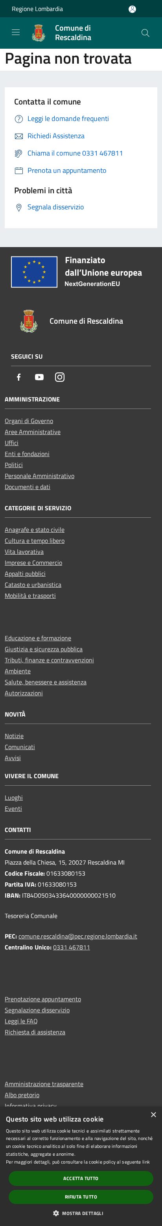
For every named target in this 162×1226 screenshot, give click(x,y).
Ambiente (18, 671)
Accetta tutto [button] (80, 1178)
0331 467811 (71, 947)
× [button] (153, 1115)
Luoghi (14, 797)
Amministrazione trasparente (44, 1084)
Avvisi (13, 757)
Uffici (11, 442)
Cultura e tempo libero (34, 540)
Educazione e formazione (38, 638)
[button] (81, 1213)
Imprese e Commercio (33, 562)
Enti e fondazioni (27, 453)
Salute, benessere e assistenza (46, 682)
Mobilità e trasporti (30, 595)
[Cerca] (145, 33)
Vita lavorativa (24, 551)
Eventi (13, 808)
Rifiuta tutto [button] (81, 1196)
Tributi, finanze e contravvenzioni (49, 660)
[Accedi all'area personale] (132, 9)
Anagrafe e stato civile (34, 529)
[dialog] (81, 1166)
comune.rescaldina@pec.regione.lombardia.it (77, 936)
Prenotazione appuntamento (43, 999)
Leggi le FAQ (21, 1021)
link (146, 1162)
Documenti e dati (27, 486)
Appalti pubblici (25, 573)
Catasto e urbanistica (33, 584)
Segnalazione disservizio (37, 1010)
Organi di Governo (29, 420)
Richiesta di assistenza (35, 1032)
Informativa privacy (31, 1106)
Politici (14, 464)
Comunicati (20, 746)
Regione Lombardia (37, 8)
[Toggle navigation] (15, 32)
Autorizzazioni (24, 693)
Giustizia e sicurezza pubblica (44, 649)
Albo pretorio (22, 1095)
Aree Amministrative (33, 431)
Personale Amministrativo (39, 475)
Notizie (14, 735)
